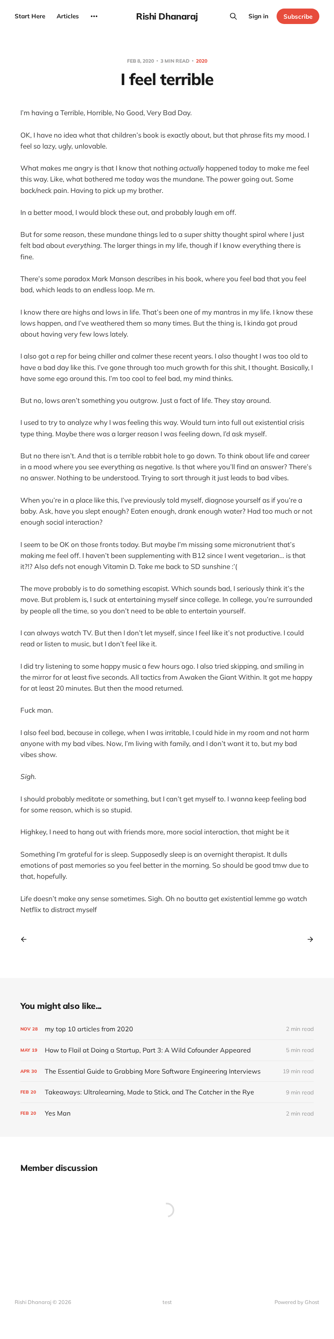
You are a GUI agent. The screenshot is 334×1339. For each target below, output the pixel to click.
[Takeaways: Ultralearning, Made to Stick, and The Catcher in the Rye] (167, 1092)
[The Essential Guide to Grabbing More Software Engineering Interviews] (167, 1071)
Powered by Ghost (297, 1302)
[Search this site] (233, 16)
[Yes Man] (167, 1113)
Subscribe (297, 16)
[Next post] (307, 939)
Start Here (30, 16)
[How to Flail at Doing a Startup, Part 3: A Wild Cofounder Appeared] (167, 1050)
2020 (201, 61)
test (167, 1302)
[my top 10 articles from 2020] (167, 1029)
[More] (94, 16)
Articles (68, 16)
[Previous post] (26, 939)
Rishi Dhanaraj (167, 16)
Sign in (258, 16)
